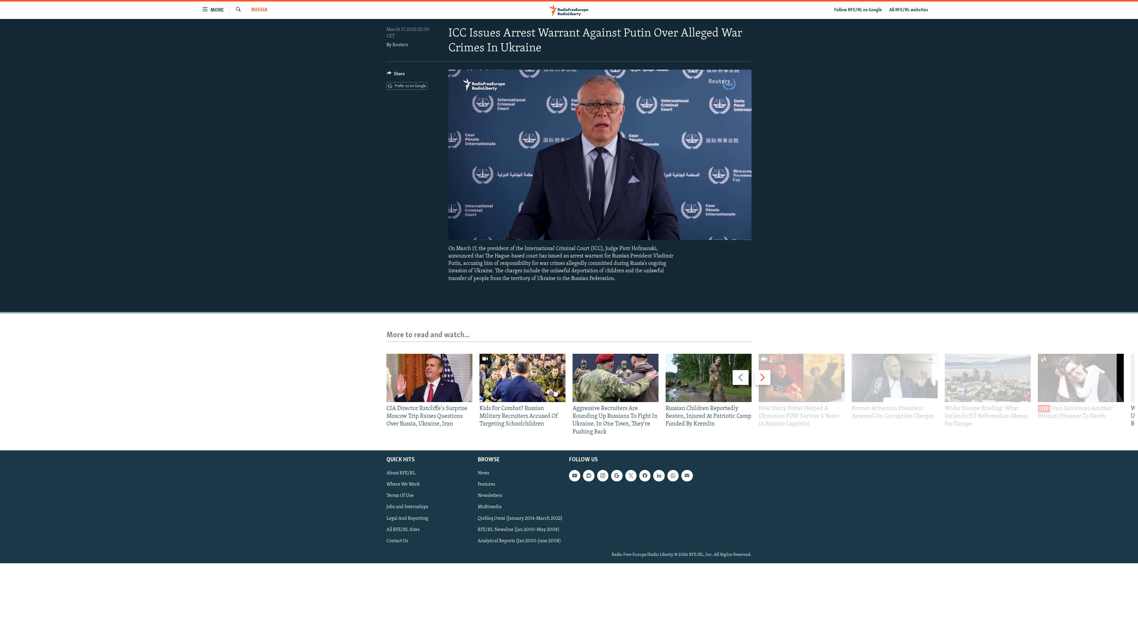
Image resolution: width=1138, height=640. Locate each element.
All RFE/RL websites (908, 10)
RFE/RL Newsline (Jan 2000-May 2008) (519, 529)
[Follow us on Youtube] (574, 475)
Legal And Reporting (407, 518)
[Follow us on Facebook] (644, 475)
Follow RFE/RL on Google (858, 10)
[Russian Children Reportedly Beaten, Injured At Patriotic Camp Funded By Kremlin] (709, 378)
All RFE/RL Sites (403, 529)
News (483, 473)
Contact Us (397, 540)
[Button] (396, 75)
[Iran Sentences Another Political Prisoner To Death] (1081, 378)
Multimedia (490, 507)
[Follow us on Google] (616, 475)
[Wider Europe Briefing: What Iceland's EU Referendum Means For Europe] (988, 378)
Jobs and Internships (407, 507)
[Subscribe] (687, 475)
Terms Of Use (400, 495)
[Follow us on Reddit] (588, 475)
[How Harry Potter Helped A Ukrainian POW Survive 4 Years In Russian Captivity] (802, 378)
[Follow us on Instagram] (602, 475)
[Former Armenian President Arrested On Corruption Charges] (895, 378)
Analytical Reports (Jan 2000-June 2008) (519, 540)
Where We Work (403, 484)
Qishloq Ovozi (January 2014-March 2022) (520, 518)
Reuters (400, 45)
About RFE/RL (400, 473)
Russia (259, 10)
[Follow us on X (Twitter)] (631, 475)
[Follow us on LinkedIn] (658, 475)
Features (486, 484)
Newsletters (490, 495)
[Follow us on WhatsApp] (673, 475)
